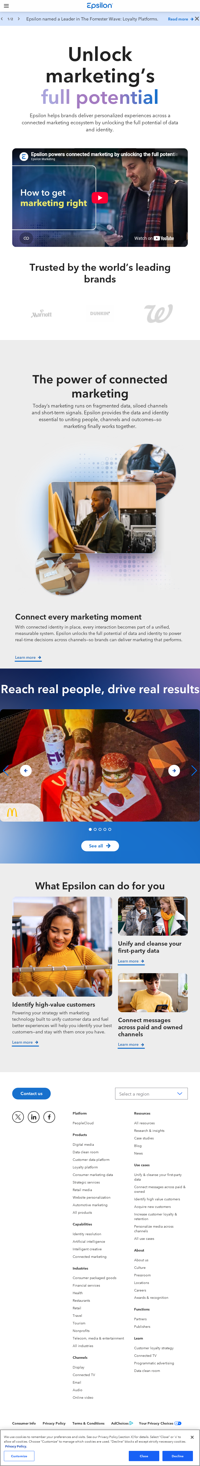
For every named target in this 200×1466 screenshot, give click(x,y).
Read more (178, 18)
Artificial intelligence (89, 1241)
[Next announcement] (18, 18)
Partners (140, 1318)
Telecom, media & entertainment (98, 1338)
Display (78, 1367)
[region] (100, 19)
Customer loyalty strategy (154, 1347)
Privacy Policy (54, 1423)
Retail (77, 1307)
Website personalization (91, 1197)
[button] (90, 829)
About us (141, 1259)
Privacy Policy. (16, 1446)
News (138, 1153)
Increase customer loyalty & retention (155, 1216)
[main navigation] (6, 5)
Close (144, 1456)
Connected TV (84, 1374)
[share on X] (18, 1117)
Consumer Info (24, 1423)
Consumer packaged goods (94, 1277)
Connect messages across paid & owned (160, 1189)
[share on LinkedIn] (34, 1117)
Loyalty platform (85, 1167)
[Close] (192, 1437)
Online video (83, 1397)
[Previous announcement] (1, 18)
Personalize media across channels (153, 1228)
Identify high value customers (157, 1198)
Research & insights (149, 1130)
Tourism (79, 1322)
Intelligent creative (87, 1248)
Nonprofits (81, 1330)
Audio (77, 1389)
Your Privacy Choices (156, 1423)
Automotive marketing (90, 1204)
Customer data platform (91, 1159)
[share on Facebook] (49, 1117)
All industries (83, 1345)
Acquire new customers (152, 1206)
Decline (178, 1456)
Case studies (144, 1138)
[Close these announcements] (197, 19)
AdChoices (120, 1423)
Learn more (22, 1042)
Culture (140, 1267)
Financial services (86, 1285)
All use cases (144, 1238)
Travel (77, 1315)
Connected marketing (90, 1256)
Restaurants (81, 1300)
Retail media (82, 1189)
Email (77, 1382)
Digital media (83, 1144)
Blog (138, 1145)
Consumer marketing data (93, 1174)
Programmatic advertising (154, 1362)
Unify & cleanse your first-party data (158, 1177)
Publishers (142, 1326)
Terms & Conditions (88, 1423)
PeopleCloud (83, 1122)
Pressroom (142, 1274)
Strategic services (86, 1182)
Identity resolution (87, 1233)
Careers (140, 1290)
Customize (19, 1456)
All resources (144, 1122)
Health (78, 1292)
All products (82, 1212)
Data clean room (86, 1151)
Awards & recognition (151, 1297)
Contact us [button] (31, 1093)
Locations (141, 1282)
